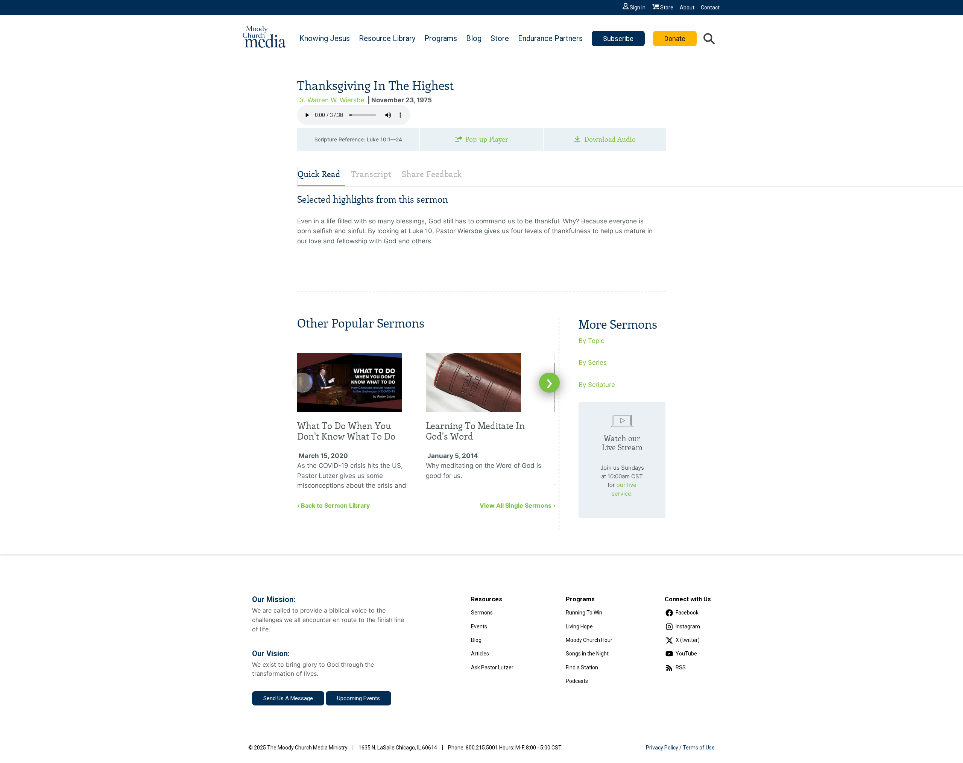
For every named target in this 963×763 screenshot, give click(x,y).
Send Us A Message (288, 698)
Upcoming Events (358, 698)
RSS (681, 667)
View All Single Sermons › (517, 505)
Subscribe (618, 38)
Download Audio (610, 139)
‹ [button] (302, 383)
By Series (593, 362)
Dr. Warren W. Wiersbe (331, 100)
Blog (474, 38)
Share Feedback (432, 174)
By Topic (591, 340)
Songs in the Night (587, 654)
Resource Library (387, 38)
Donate (674, 38)
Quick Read (319, 174)
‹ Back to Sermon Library (333, 505)
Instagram (688, 626)
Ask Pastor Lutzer (492, 667)
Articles (480, 654)
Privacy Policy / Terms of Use (680, 748)
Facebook (687, 613)
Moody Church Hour (589, 640)
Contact (710, 8)
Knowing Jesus (324, 38)
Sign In (638, 8)
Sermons (482, 613)
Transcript (371, 174)
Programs (440, 38)
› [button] (549, 383)
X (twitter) (688, 640)
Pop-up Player (486, 139)
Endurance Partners (550, 38)
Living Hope (579, 626)
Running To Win (584, 613)
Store (666, 8)
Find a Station (582, 667)
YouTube (686, 654)
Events (479, 626)
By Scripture (597, 384)
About (687, 8)
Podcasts (577, 681)
